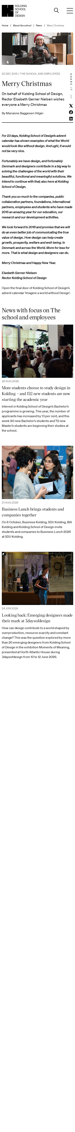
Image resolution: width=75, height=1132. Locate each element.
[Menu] (70, 11)
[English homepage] (14, 11)
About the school (22, 25)
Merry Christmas (55, 25)
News (39, 25)
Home (5, 25)
